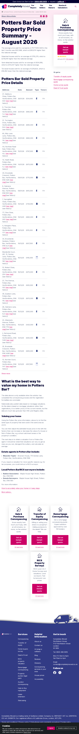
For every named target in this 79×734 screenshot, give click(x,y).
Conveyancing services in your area (40, 669)
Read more (27, 732)
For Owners (51, 6)
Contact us (38, 645)
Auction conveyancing (23, 683)
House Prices (9, 12)
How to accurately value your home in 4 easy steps (21, 488)
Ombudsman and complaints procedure (44, 722)
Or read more (19, 547)
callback (60, 1)
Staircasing (22, 700)
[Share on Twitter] (44, 16)
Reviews (37, 659)
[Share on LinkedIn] (46, 16)
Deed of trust (23, 655)
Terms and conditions (9, 722)
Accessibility (38, 679)
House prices (39, 675)
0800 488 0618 (40, 1)
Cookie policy (66, 722)
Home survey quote (61, 85)
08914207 (57, 716)
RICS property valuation (21, 661)
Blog (36, 655)
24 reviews (70, 59)
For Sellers (42, 6)
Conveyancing (23, 639)
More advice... (7, 492)
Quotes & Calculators (62, 6)
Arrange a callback (38, 650)
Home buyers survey (23, 650)
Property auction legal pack (22, 676)
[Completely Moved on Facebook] (55, 674)
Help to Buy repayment (22, 689)
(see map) (9, 101)
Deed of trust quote (61, 88)
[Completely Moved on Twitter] (59, 674)
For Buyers (33, 6)
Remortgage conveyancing (23, 668)
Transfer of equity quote (62, 76)
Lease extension (21, 695)
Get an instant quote (65, 49)
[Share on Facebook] (41, 16)
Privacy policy (24, 722)
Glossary (37, 663)
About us (37, 641)
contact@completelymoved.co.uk (65, 664)
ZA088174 (11, 718)
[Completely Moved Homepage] (16, 6)
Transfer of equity (22, 644)
